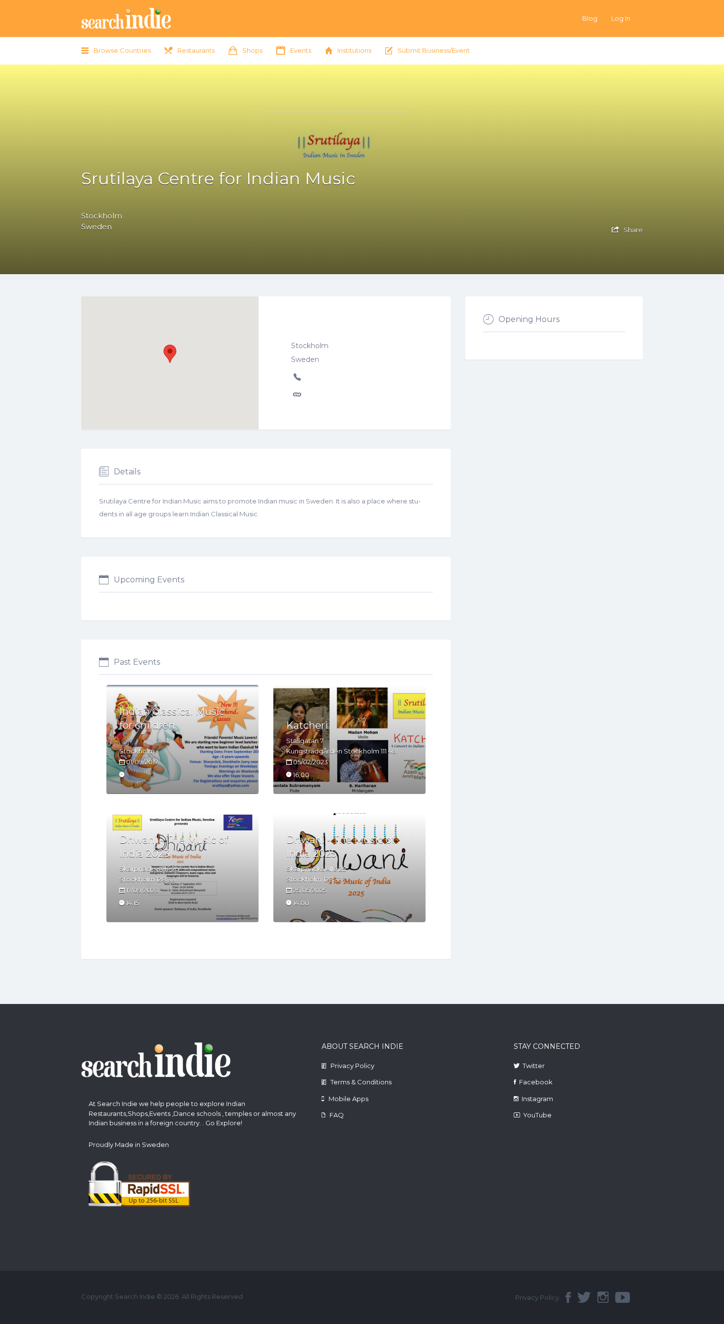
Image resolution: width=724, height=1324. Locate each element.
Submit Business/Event (433, 50)
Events (300, 50)
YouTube (537, 1115)
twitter (584, 1297)
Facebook (536, 1082)
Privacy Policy (352, 1066)
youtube (622, 1297)
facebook (568, 1297)
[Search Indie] (155, 18)
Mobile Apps (348, 1099)
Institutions (354, 50)
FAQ (336, 1115)
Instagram (537, 1099)
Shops (252, 50)
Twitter (534, 1066)
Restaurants (196, 50)
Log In (620, 18)
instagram (603, 1297)
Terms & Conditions (361, 1082)
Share (632, 230)
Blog (589, 18)
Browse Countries (122, 50)
